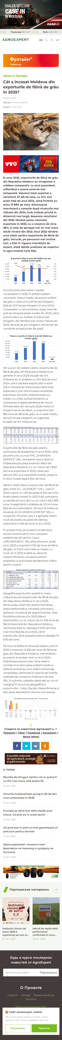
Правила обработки (44, 995)
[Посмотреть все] (56, 889)
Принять (44, 1028)
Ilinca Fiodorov (20, 102)
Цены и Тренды (15, 75)
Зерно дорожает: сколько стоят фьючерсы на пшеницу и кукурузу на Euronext (28, 848)
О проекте (12, 995)
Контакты (31, 999)
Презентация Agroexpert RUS (31, 1007)
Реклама (26, 995)
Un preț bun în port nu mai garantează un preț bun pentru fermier (30, 829)
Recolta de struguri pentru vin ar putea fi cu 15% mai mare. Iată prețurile (30, 779)
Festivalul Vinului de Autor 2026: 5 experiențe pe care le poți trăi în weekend (14, 932)
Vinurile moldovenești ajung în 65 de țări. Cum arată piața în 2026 (30, 795)
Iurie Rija (16, 107)
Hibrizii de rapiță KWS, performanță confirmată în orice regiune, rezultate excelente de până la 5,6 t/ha (45, 932)
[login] (52, 40)
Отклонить (17, 1028)
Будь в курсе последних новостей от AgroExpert (31, 960)
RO (41, 40)
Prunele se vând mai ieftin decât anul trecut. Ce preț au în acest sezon (27, 812)
